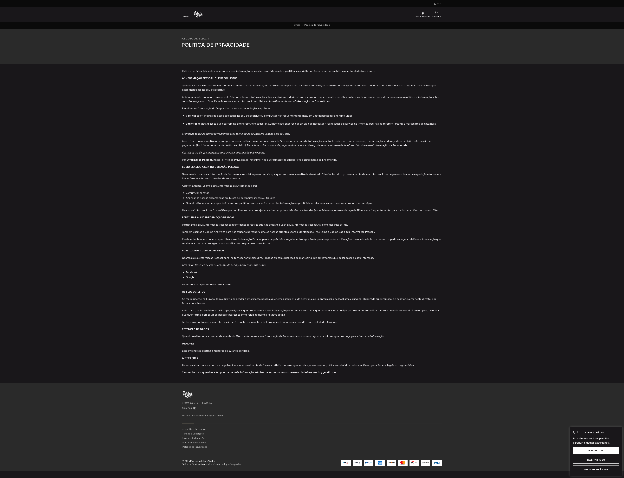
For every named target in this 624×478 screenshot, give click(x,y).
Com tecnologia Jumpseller (227, 464)
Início (297, 25)
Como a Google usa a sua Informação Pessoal (347, 232)
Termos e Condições (193, 433)
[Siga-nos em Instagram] (194, 408)
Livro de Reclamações (194, 438)
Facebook (191, 272)
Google (190, 277)
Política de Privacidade (194, 446)
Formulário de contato (194, 429)
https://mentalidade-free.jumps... (356, 71)
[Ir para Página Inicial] (198, 14)
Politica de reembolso (194, 442)
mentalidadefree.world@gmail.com (204, 415)
